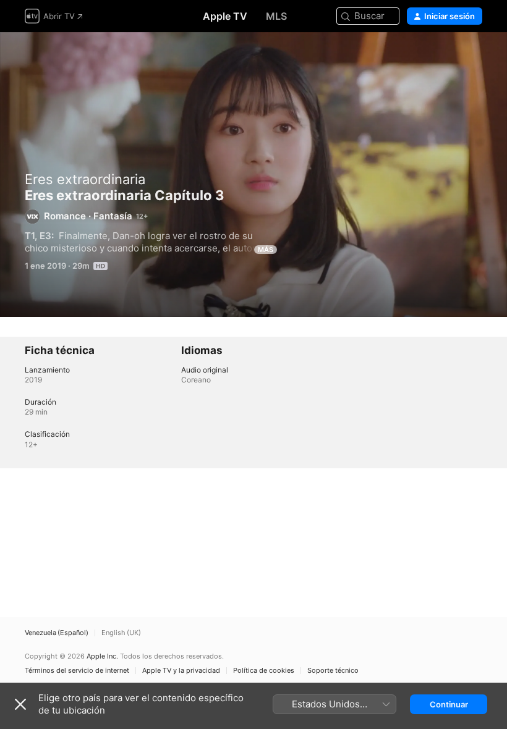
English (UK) (121, 633)
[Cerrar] (20, 704)
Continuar (449, 704)
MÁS (265, 249)
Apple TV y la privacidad (181, 670)
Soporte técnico (333, 670)
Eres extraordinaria (85, 179)
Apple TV (225, 16)
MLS (276, 16)
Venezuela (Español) (56, 633)
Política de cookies (263, 670)
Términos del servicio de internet (77, 670)
